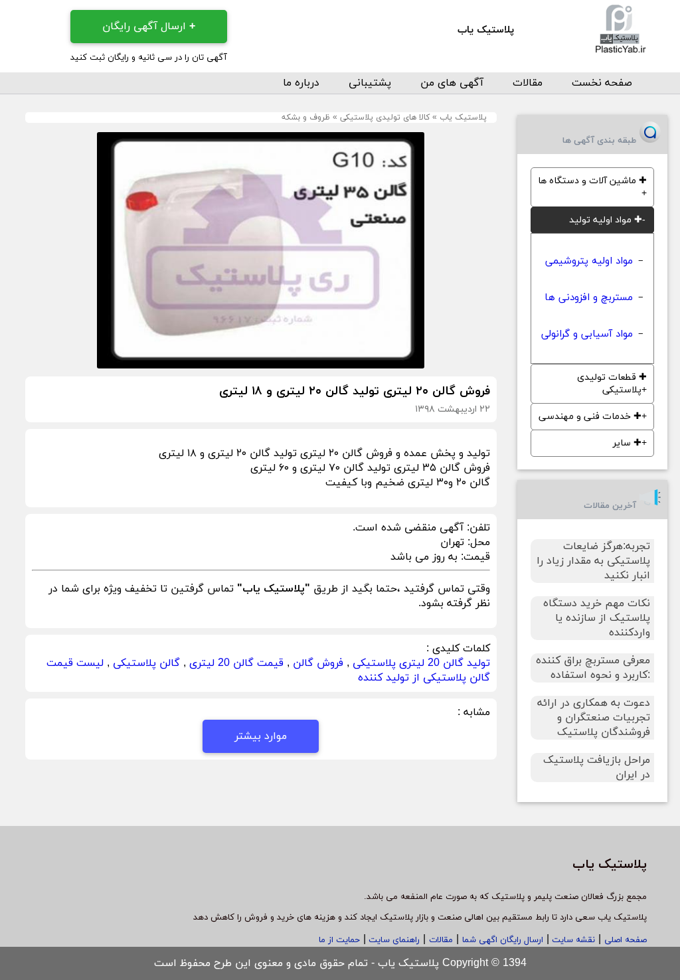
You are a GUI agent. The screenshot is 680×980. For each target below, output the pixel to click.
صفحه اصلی (625, 940)
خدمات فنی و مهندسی (590, 416)
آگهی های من (451, 83)
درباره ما (301, 83)
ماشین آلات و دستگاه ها (592, 181)
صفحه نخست (602, 83)
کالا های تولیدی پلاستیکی (385, 117)
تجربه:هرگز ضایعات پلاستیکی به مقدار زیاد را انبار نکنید (593, 561)
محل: (477, 542)
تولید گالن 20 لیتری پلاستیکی (421, 663)
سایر (627, 443)
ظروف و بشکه (306, 117)
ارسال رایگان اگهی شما (502, 940)
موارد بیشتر (260, 736)
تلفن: (477, 528)
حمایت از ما (339, 940)
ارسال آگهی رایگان (148, 26)
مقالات (528, 83)
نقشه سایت (572, 940)
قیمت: (474, 557)
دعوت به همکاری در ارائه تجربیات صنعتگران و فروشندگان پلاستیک (593, 718)
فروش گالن (318, 663)
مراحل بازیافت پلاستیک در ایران (596, 767)
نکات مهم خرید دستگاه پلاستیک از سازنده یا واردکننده (596, 618)
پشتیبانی (370, 83)
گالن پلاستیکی (146, 663)
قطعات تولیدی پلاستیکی (612, 383)
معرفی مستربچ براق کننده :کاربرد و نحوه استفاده (593, 668)
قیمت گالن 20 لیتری (236, 663)
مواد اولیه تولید (605, 220)
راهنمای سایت (393, 940)
